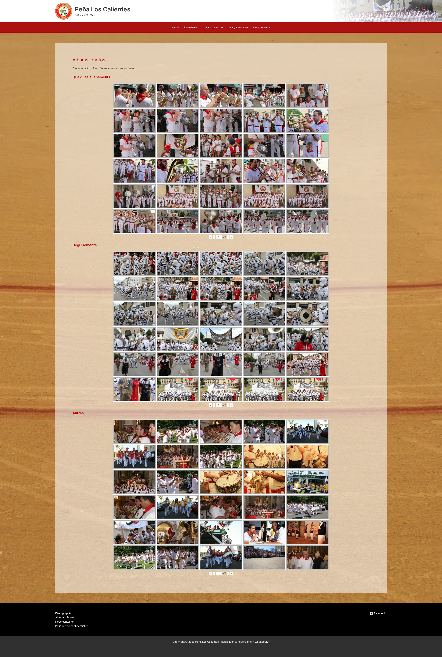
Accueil (175, 27)
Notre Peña (190, 27)
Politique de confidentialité (71, 626)
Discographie (63, 613)
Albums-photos (64, 617)
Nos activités (212, 27)
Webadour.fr (262, 641)
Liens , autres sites (238, 27)
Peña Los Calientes (102, 9)
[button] (198, 27)
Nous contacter (262, 27)
